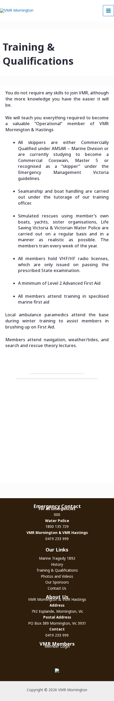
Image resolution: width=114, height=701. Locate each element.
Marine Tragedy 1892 (57, 558)
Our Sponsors (57, 582)
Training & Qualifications (57, 570)
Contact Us (57, 588)
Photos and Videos (57, 576)
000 (57, 514)
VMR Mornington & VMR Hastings (57, 599)
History (57, 564)
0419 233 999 (57, 538)
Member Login (57, 646)
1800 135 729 (57, 526)
